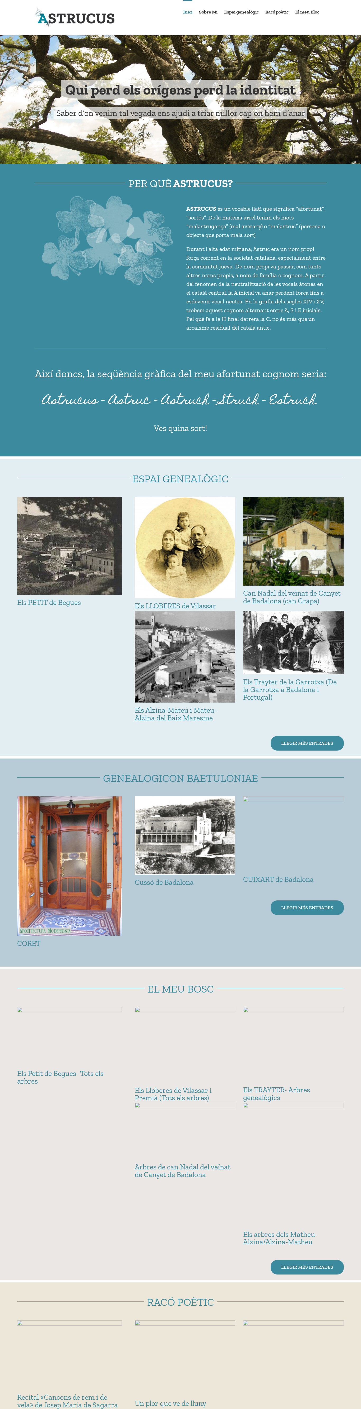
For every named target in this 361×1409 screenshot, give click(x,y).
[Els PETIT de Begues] (69, 546)
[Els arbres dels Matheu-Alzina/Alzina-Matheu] (293, 1165)
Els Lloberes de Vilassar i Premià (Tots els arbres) (173, 1094)
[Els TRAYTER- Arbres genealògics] (293, 1044)
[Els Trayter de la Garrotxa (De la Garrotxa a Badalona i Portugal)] (293, 642)
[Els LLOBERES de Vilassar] (185, 547)
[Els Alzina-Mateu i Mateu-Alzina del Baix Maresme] (185, 657)
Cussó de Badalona (164, 882)
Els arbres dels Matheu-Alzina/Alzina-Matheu (280, 1238)
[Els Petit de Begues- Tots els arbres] (69, 1036)
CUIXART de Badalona (278, 879)
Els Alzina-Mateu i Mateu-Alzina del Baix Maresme (176, 714)
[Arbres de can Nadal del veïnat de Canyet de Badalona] (185, 1131)
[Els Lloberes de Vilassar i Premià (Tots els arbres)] (185, 1045)
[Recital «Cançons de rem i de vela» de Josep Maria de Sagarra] (69, 1355)
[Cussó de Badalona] (185, 835)
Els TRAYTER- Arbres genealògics (276, 1093)
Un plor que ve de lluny (170, 1403)
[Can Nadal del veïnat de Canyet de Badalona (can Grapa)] (293, 541)
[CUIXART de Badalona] (293, 834)
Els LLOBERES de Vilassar (175, 606)
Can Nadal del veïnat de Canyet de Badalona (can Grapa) (292, 597)
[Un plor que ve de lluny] (185, 1358)
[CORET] (69, 866)
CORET (28, 943)
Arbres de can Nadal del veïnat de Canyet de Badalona (182, 1171)
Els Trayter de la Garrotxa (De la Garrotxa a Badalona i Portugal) (290, 689)
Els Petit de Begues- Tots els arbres (60, 1077)
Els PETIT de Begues (49, 602)
